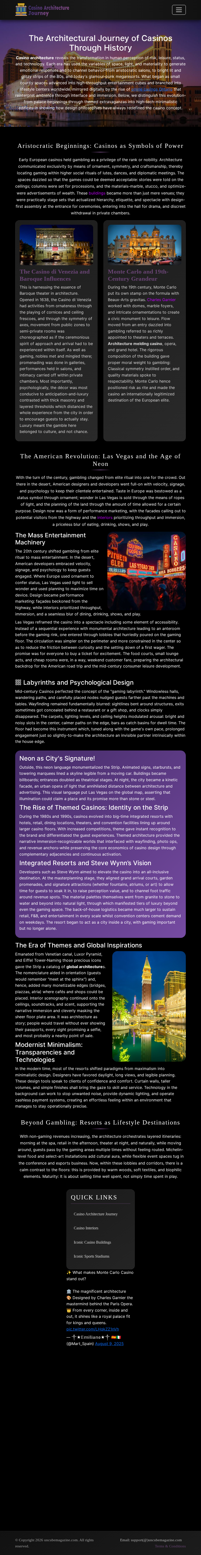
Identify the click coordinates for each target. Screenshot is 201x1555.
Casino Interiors (86, 1228)
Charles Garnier (161, 299)
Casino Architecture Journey (96, 1214)
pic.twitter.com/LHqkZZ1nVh (92, 1329)
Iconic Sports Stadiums (91, 1256)
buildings (97, 193)
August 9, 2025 (109, 1343)
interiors (105, 517)
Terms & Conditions (170, 1546)
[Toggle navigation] (179, 10)
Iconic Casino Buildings (92, 1242)
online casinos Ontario (152, 89)
